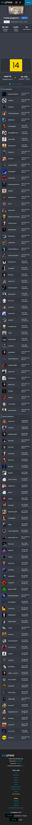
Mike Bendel (19, 761)
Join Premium (16, 794)
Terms (16, 791)
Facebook (16, 805)
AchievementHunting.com (16, 808)
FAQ (16, 772)
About (16, 780)
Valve (23, 765)
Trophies (6, 22)
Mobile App (16, 775)
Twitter (16, 803)
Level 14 (7, 76)
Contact (16, 782)
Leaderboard (14, 22)
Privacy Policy (16, 789)
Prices (21, 22)
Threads (16, 801)
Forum (25, 22)
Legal (16, 784)
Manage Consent (16, 787)
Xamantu (19, 763)
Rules (16, 777)
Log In (28, 2)
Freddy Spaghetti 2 (11, 18)
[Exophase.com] (7, 2)
